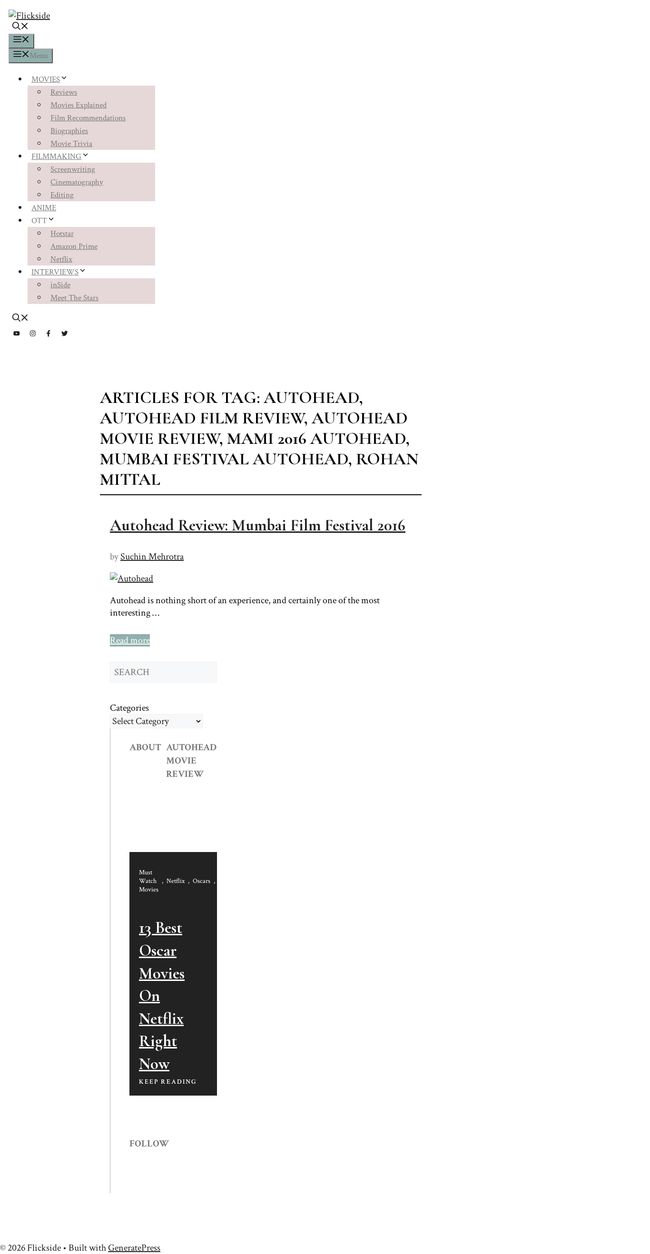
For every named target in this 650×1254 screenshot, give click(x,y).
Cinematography (76, 182)
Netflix (61, 259)
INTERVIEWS (55, 272)
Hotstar (62, 233)
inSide (60, 285)
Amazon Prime (74, 246)
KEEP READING (168, 1082)
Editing (62, 195)
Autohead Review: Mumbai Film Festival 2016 (257, 525)
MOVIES (45, 79)
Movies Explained (78, 105)
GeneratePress (134, 1248)
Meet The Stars (74, 298)
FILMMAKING (56, 156)
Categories (129, 708)
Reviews (63, 92)
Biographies (69, 131)
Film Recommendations (88, 118)
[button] (20, 27)
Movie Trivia (71, 143)
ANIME (43, 208)
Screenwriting (72, 169)
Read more (130, 640)
